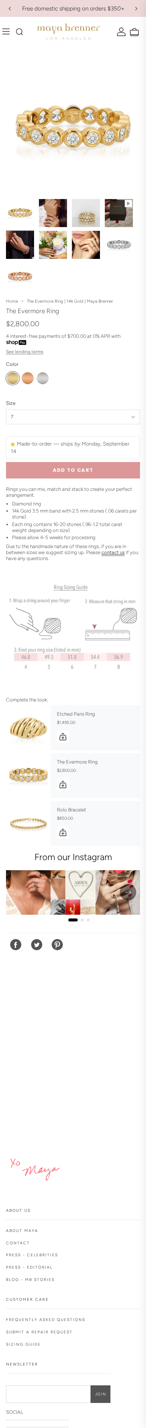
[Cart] (133, 32)
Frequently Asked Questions (45, 1319)
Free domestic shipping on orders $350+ (73, 8)
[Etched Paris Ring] (28, 727)
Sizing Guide (23, 1344)
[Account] (120, 31)
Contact (18, 1243)
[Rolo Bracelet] (28, 823)
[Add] (63, 737)
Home (12, 301)
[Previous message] (10, 9)
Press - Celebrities (32, 1255)
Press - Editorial (29, 1267)
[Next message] (136, 9)
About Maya (22, 1230)
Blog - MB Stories (30, 1279)
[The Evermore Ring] (28, 775)
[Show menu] (7, 31)
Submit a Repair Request (39, 1332)
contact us (113, 552)
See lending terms (24, 351)
